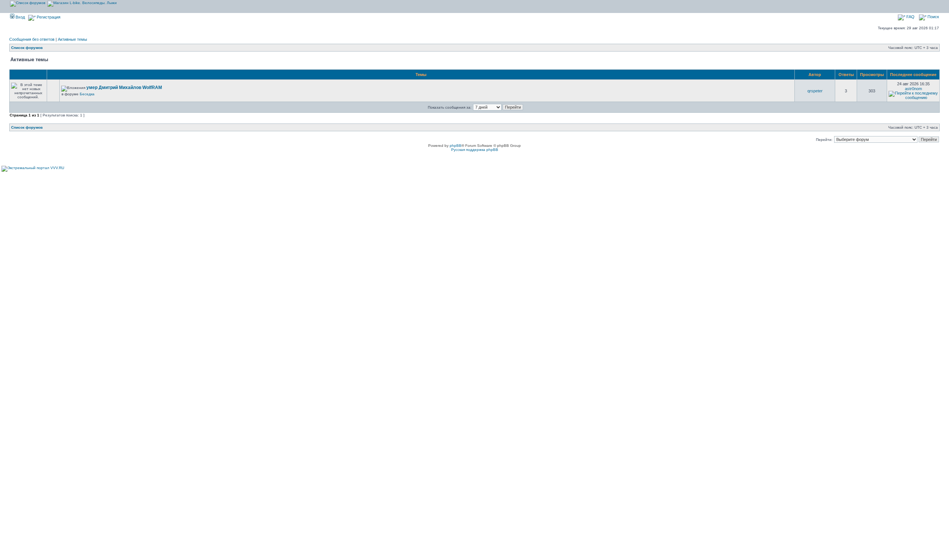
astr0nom (913, 88)
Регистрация (48, 17)
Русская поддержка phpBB (474, 150)
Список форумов (27, 48)
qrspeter (815, 91)
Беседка (87, 94)
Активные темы (72, 39)
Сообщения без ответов (31, 39)
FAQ (910, 16)
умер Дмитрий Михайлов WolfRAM (124, 87)
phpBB (456, 146)
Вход (19, 17)
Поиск (932, 16)
